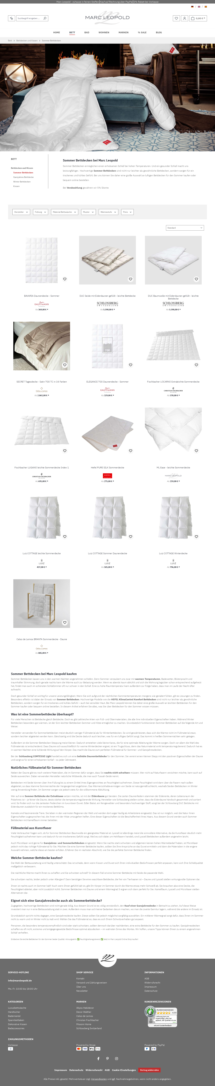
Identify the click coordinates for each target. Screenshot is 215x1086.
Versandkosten (99, 1079)
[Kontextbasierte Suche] (11, 18)
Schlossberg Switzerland (89, 1028)
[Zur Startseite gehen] (107, 17)
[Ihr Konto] (184, 18)
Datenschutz (151, 990)
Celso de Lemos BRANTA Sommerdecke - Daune (42, 639)
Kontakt (80, 978)
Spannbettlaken (16, 1020)
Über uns (81, 986)
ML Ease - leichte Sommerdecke (173, 467)
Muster (86, 212)
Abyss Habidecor (85, 1007)
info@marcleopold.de (20, 980)
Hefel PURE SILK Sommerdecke (107, 467)
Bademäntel (14, 1016)
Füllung (38, 212)
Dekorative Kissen (17, 1024)
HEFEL (114, 699)
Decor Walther (83, 1011)
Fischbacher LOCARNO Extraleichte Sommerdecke (173, 381)
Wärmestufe (106, 212)
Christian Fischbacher (87, 1020)
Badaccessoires (16, 1028)
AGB (147, 978)
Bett (14, 158)
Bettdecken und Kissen (22, 168)
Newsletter (82, 990)
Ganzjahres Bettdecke (23, 177)
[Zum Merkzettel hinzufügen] (65, 279)
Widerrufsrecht (152, 982)
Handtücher (14, 1011)
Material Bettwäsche (62, 212)
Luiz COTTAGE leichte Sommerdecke (42, 553)
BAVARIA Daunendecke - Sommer (41, 295)
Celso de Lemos (84, 1016)
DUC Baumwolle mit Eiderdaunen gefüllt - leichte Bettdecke (173, 297)
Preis (125, 212)
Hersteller (19, 212)
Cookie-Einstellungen (124, 1070)
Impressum (151, 986)
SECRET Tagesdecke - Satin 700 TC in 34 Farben (42, 381)
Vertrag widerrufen (149, 1070)
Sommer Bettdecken (23, 172)
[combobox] (29, 18)
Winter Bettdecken (22, 181)
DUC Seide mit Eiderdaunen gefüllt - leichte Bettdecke (108, 295)
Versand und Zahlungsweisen (91, 982)
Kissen (16, 186)
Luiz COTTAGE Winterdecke (173, 553)
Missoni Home (83, 1024)
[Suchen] (44, 18)
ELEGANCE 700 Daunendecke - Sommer (107, 381)
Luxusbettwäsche (17, 1007)
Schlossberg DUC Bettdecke (180, 803)
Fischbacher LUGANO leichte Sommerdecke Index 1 (41, 467)
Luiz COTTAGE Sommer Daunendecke (107, 553)
